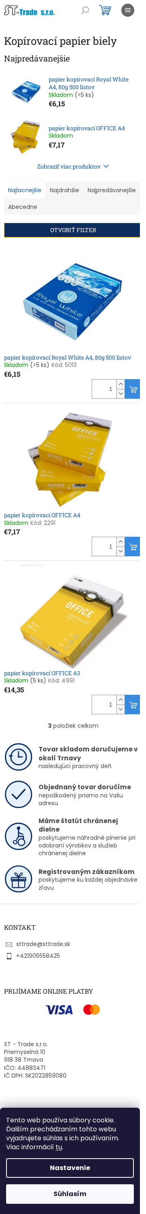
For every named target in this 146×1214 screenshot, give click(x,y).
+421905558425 (38, 956)
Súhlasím (70, 1194)
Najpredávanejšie (112, 190)
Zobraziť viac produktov (69, 166)
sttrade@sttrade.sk (43, 944)
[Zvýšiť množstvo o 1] (120, 384)
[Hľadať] (85, 10)
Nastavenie (70, 1167)
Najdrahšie (64, 190)
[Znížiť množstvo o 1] (120, 393)
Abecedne (22, 207)
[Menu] (128, 10)
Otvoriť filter (73, 230)
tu (59, 1147)
